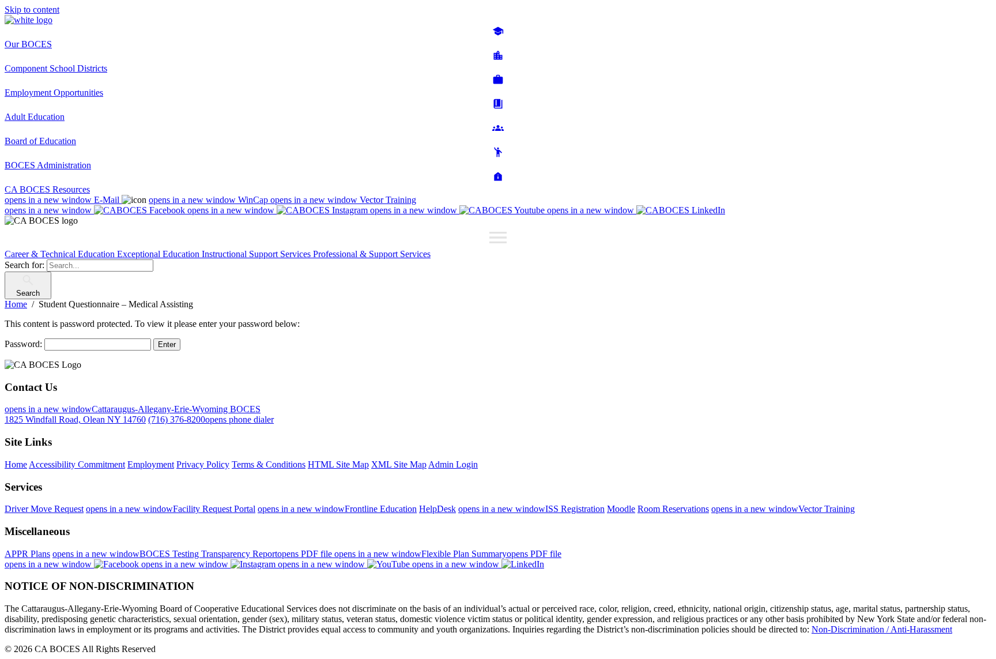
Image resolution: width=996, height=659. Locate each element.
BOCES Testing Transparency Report (193, 554)
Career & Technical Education (61, 254)
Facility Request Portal (170, 509)
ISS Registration (531, 509)
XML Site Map (399, 464)
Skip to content (32, 9)
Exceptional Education (159, 254)
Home (16, 464)
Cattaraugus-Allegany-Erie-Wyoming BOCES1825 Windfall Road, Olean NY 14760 (133, 414)
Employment (150, 464)
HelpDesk (437, 509)
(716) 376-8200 (211, 419)
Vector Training (343, 200)
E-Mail (63, 200)
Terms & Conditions (268, 464)
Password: (24, 344)
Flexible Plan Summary (447, 554)
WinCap (209, 200)
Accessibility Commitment (77, 464)
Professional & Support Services (372, 254)
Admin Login (453, 464)
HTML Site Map (338, 464)
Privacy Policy (202, 464)
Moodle (621, 509)
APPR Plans (27, 554)
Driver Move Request (44, 509)
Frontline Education (337, 509)
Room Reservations (673, 509)
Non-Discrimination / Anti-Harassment (882, 629)
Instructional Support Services (257, 254)
